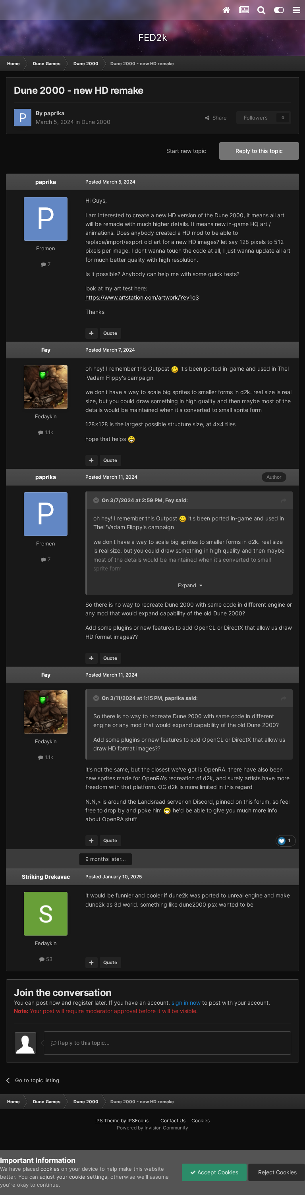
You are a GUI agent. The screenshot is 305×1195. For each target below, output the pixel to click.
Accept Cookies (217, 1172)
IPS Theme (107, 1120)
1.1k (48, 432)
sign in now (186, 1002)
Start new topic (186, 150)
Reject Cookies (277, 1172)
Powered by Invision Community (152, 1128)
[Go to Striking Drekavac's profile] (46, 914)
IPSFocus (138, 1120)
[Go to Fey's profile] (46, 387)
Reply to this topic (259, 150)
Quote (110, 333)
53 (48, 959)
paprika (54, 113)
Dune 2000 (95, 121)
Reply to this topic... (83, 1042)
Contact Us (172, 1120)
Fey (45, 349)
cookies (50, 1169)
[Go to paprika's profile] (22, 117)
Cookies (200, 1120)
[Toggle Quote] (96, 500)
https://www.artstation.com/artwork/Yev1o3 (142, 297)
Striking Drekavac (46, 876)
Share (218, 117)
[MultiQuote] (91, 333)
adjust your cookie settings (73, 1177)
